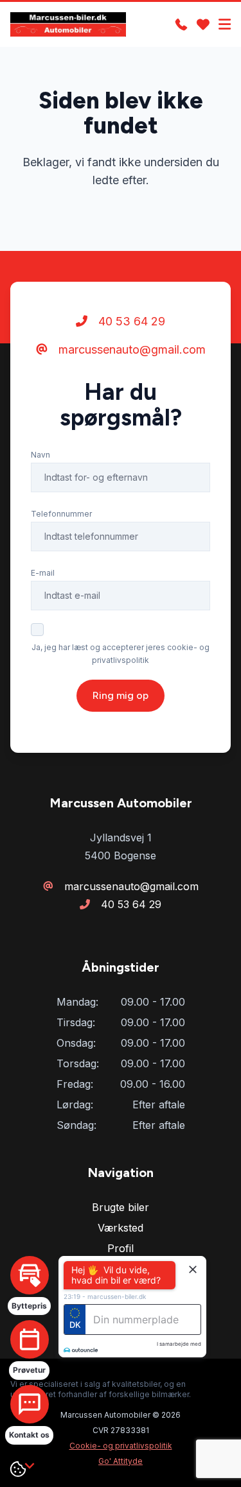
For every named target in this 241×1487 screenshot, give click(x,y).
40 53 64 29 (130, 321)
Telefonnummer (61, 514)
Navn (40, 455)
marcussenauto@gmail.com (130, 349)
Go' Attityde (120, 1461)
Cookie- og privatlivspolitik (120, 1445)
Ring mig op (120, 695)
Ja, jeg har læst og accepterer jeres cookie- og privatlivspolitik (120, 653)
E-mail (43, 573)
